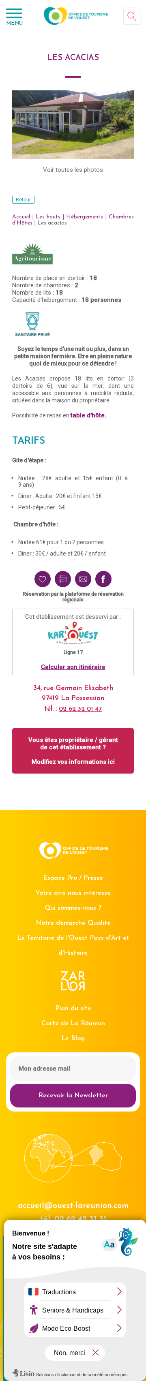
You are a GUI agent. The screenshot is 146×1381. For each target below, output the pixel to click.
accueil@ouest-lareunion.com (73, 1206)
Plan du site (73, 1008)
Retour (23, 200)
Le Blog (73, 1038)
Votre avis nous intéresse (73, 893)
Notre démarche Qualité (73, 923)
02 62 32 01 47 (80, 709)
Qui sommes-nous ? (73, 908)
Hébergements (84, 217)
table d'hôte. (88, 415)
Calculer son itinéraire (73, 667)
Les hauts (48, 217)
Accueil (21, 217)
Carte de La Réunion (73, 1023)
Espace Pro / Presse (73, 878)
